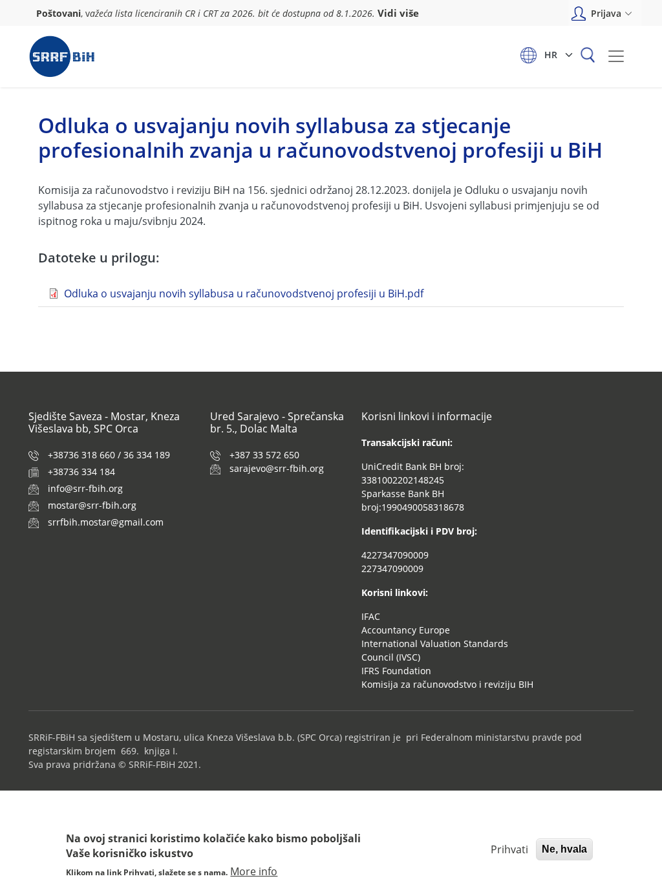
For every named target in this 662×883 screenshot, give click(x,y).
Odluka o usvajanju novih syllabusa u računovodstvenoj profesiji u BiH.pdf (243, 293)
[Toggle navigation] (616, 56)
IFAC (370, 616)
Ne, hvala (564, 849)
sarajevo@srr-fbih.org (277, 468)
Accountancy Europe (405, 630)
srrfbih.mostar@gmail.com (106, 522)
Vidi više (398, 12)
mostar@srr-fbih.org (92, 505)
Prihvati (509, 849)
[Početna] (61, 57)
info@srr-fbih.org (85, 488)
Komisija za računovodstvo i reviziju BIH (447, 684)
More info (253, 871)
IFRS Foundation (396, 671)
